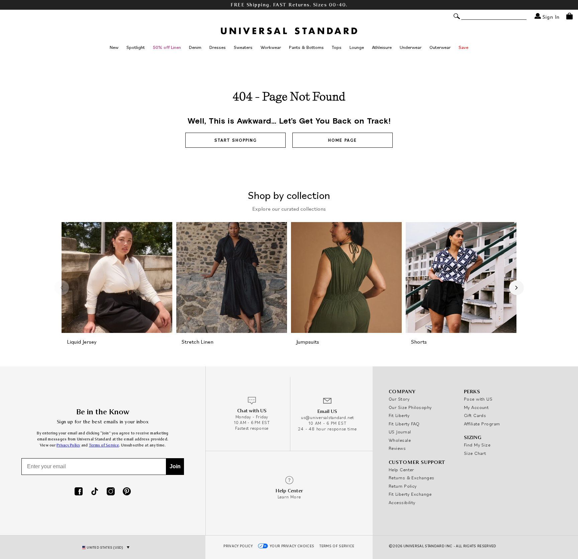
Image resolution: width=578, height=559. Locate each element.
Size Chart (475, 453)
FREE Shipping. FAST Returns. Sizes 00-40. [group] (289, 5)
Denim (195, 47)
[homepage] (289, 31)
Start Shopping (235, 140)
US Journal (400, 432)
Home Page (342, 140)
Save (463, 47)
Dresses (217, 47)
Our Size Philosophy (410, 407)
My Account (476, 407)
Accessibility (402, 502)
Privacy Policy (68, 445)
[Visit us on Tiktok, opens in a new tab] (95, 492)
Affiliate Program (482, 424)
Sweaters (243, 47)
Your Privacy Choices (292, 546)
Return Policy (403, 486)
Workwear (271, 47)
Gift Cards (475, 415)
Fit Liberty (399, 415)
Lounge (357, 47)
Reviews (397, 448)
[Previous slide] (61, 287)
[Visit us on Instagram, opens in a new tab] (111, 492)
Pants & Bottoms (306, 47)
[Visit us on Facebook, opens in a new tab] (79, 492)
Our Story (399, 399)
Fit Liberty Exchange (410, 494)
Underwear (410, 47)
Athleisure (382, 47)
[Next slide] (516, 287)
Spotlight (135, 47)
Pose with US (478, 399)
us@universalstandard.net (327, 417)
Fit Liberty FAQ (404, 424)
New (114, 47)
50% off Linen (167, 47)
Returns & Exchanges (412, 478)
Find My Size (477, 445)
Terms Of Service (336, 546)
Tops (337, 47)
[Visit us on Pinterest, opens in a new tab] (127, 492)
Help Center (401, 470)
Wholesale (400, 440)
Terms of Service (104, 445)
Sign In (550, 16)
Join (175, 466)
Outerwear (440, 47)
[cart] (569, 16)
